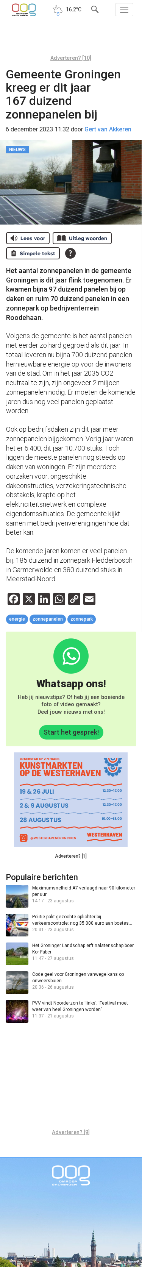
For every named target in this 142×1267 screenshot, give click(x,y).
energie (17, 619)
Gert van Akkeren (107, 129)
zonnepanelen (48, 619)
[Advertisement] (71, 39)
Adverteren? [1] (71, 856)
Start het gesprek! (71, 732)
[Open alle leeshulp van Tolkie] (70, 253)
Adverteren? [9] (71, 1132)
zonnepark (81, 619)
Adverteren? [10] (70, 58)
